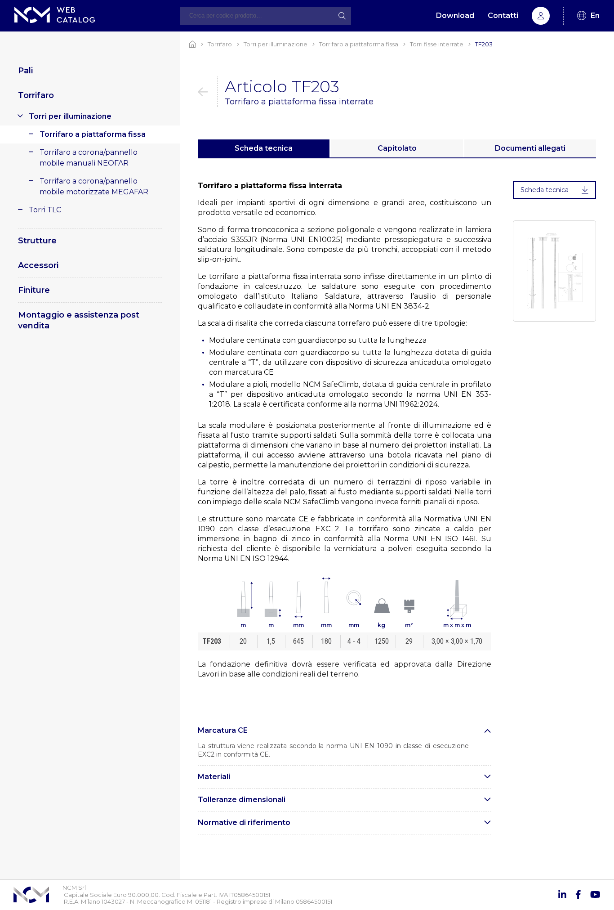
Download (455, 15)
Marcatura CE (223, 730)
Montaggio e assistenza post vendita (78, 320)
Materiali (214, 776)
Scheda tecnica (264, 148)
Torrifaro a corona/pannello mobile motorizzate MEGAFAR (94, 186)
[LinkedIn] (562, 894)
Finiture (34, 290)
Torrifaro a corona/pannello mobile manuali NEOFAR (89, 157)
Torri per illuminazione (70, 116)
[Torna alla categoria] (208, 91)
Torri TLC (45, 210)
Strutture (37, 241)
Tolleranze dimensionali (241, 799)
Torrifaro (36, 95)
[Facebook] (578, 894)
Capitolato (397, 148)
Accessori (38, 265)
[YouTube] (595, 894)
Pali (25, 71)
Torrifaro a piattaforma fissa (93, 134)
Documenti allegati (530, 148)
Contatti (503, 15)
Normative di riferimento (244, 822)
